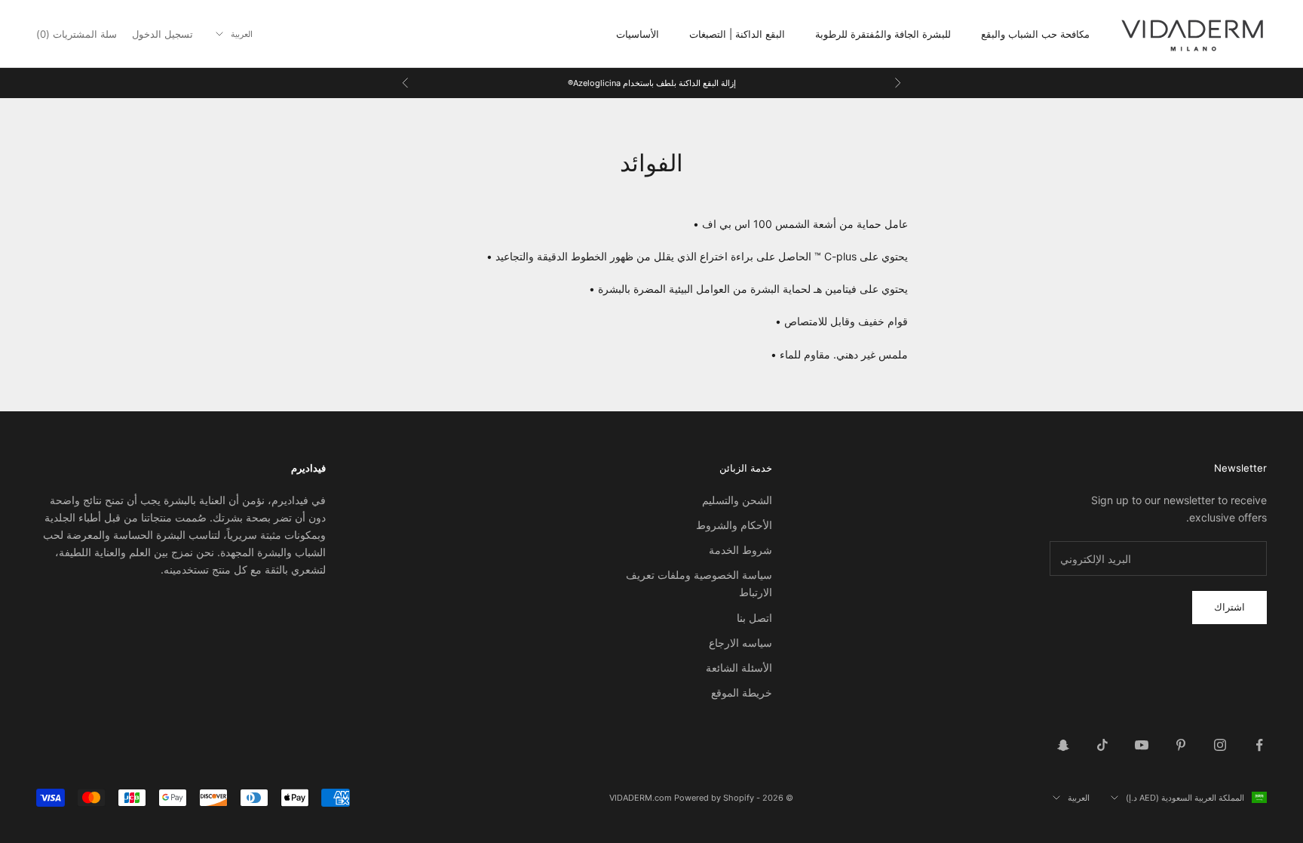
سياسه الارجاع (740, 642)
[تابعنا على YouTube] (1141, 744)
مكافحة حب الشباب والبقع (1035, 34)
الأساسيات (637, 34)
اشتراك (1229, 607)
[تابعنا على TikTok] (1102, 744)
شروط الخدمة (740, 549)
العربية (242, 34)
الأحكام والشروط (734, 524)
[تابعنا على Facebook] (1259, 744)
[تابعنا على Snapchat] (1063, 744)
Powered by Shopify (714, 797)
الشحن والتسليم (737, 500)
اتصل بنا (754, 617)
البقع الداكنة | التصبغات (737, 34)
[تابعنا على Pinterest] (1180, 744)
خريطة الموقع (741, 692)
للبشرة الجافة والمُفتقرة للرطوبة (883, 34)
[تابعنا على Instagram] (1220, 744)
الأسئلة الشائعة (739, 667)
